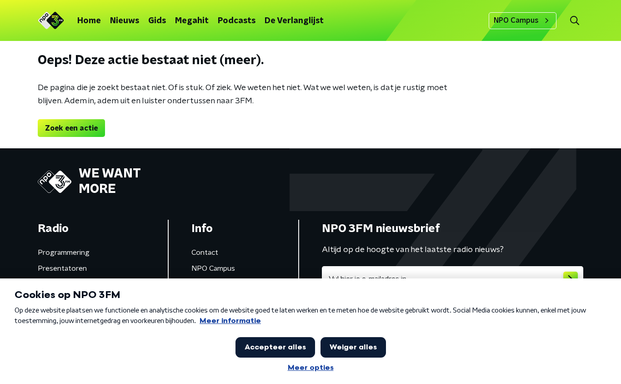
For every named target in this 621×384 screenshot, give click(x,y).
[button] (574, 20)
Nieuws (124, 21)
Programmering (64, 252)
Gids (157, 21)
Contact (204, 252)
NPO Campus (516, 20)
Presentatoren (62, 268)
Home (89, 21)
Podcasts (236, 21)
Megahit (192, 21)
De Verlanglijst (294, 21)
